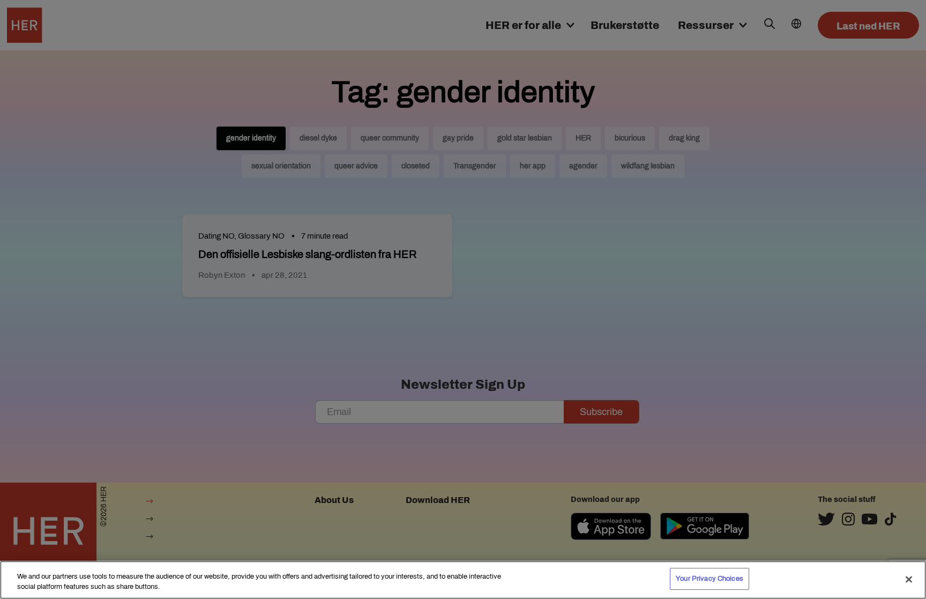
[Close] (909, 579)
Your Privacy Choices (709, 578)
